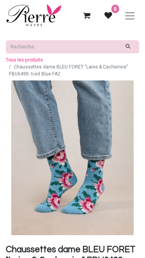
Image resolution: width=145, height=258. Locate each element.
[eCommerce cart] (86, 15)
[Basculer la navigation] (130, 15)
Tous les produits (24, 59)
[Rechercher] (128, 46)
